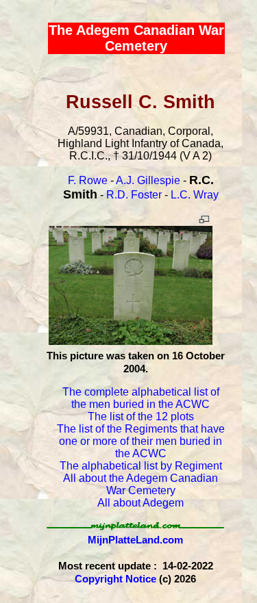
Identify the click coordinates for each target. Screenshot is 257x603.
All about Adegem (140, 503)
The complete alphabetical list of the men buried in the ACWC (140, 398)
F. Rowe (88, 180)
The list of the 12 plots (141, 416)
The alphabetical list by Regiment (141, 466)
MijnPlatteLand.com (135, 540)
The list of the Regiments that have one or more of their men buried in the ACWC (141, 441)
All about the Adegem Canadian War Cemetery (140, 484)
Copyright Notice (115, 579)
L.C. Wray (195, 195)
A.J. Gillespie (148, 180)
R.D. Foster (134, 195)
